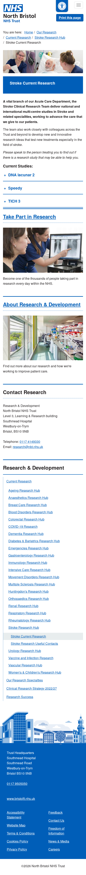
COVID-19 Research (23, 526)
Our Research (46, 32)
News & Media (58, 841)
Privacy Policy (17, 849)
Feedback (55, 812)
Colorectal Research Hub (26, 519)
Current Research (18, 37)
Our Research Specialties (24, 680)
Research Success (19, 696)
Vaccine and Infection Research (30, 658)
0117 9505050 (17, 783)
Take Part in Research (29, 216)
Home (28, 32)
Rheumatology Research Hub (29, 620)
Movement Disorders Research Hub (33, 577)
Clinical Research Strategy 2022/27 (31, 688)
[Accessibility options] (62, 6)
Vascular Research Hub (25, 665)
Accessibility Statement (16, 814)
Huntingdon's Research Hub (28, 591)
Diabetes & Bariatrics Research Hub (34, 541)
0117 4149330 (30, 441)
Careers (54, 849)
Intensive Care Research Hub (29, 569)
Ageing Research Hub (24, 490)
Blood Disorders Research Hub (30, 512)
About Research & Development (42, 304)
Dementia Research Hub (26, 533)
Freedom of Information (56, 831)
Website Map (16, 825)
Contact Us (56, 820)
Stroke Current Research (28, 636)
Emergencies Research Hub (28, 548)
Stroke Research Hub (50, 37)
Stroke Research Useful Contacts (34, 643)
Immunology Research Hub (27, 562)
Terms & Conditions (21, 833)
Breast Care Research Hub (27, 505)
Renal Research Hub (23, 606)
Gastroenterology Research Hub (31, 555)
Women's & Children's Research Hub (34, 672)
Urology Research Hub (24, 650)
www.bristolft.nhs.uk (21, 798)
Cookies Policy (17, 841)
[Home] (18, 13)
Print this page (70, 17)
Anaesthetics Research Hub (28, 497)
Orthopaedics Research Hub (28, 598)
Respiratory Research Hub (27, 613)
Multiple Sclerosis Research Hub (31, 584)
